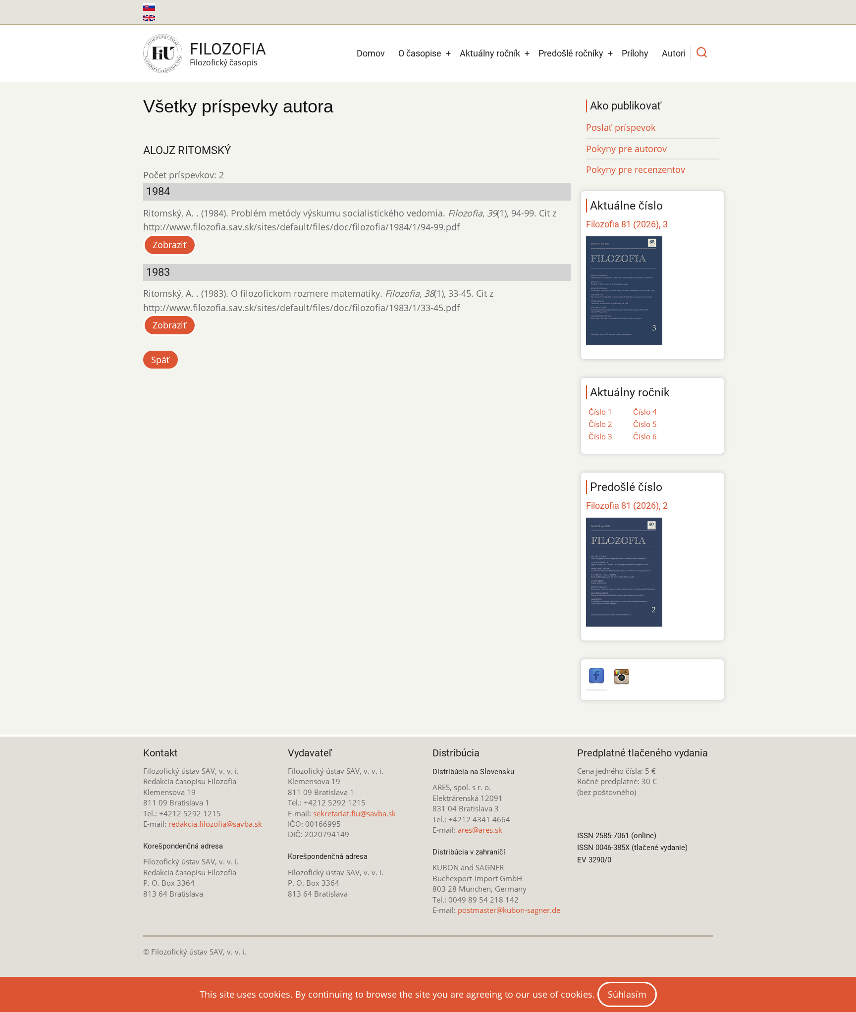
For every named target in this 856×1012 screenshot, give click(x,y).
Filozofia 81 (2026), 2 (627, 505)
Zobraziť (170, 245)
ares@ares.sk (480, 830)
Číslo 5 (645, 424)
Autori (674, 53)
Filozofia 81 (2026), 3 (627, 224)
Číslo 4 (645, 412)
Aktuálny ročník (490, 53)
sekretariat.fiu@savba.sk (354, 813)
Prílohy (635, 53)
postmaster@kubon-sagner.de (509, 910)
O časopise (419, 53)
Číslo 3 (600, 436)
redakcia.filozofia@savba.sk (215, 824)
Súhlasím (627, 994)
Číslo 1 (600, 412)
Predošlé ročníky (570, 53)
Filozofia (228, 49)
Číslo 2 (600, 424)
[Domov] (162, 53)
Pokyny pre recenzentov (635, 169)
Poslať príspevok (620, 127)
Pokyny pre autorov (626, 149)
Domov (371, 53)
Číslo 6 (645, 436)
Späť (160, 360)
